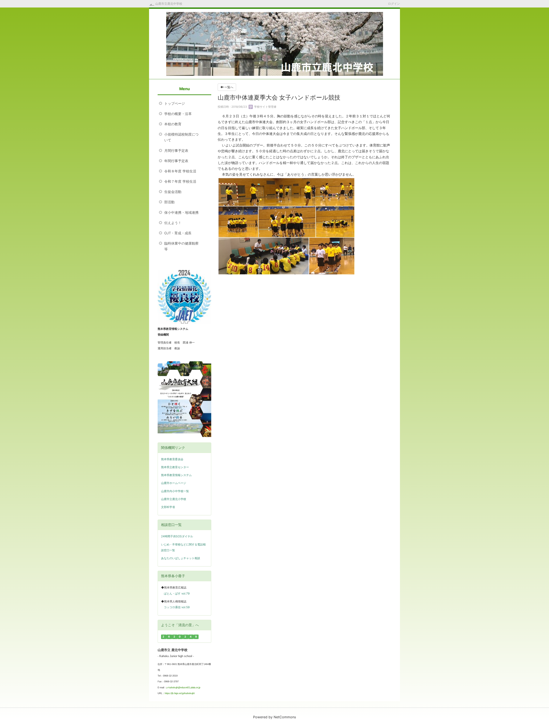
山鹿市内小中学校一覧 (175, 491)
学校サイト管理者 (264, 106)
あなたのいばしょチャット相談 (180, 558)
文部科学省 (168, 507)
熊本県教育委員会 (172, 459)
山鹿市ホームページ (173, 483)
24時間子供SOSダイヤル (177, 536)
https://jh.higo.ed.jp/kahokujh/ (180, 693)
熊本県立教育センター (175, 467)
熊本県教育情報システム (176, 475)
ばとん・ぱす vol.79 (177, 593)
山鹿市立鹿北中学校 (168, 3)
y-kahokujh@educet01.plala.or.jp (183, 687)
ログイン (394, 3)
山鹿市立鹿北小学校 (173, 499)
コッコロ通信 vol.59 (177, 607)
